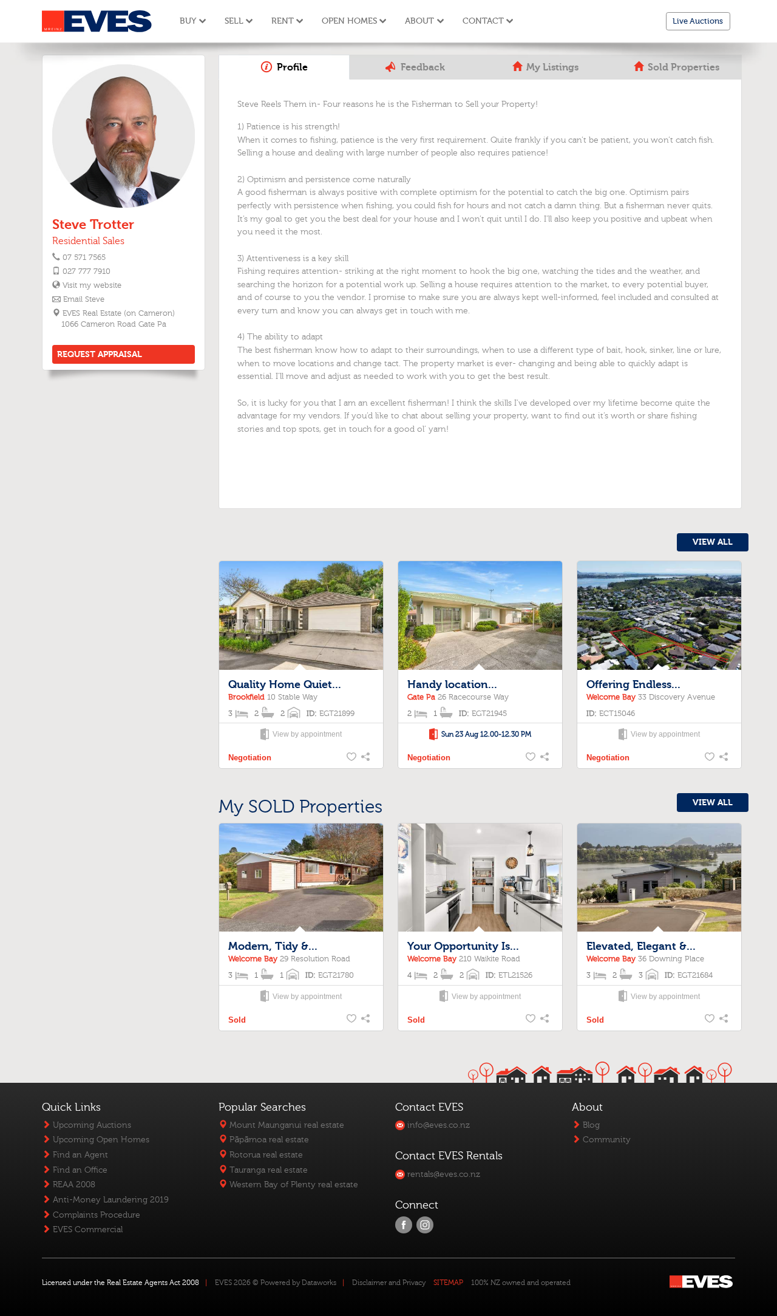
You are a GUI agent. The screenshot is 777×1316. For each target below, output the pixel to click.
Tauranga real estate (267, 1170)
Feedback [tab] (421, 67)
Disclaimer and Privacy (389, 1282)
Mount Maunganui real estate (285, 1125)
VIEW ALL (713, 542)
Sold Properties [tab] (682, 67)
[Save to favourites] (352, 757)
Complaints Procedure (95, 1215)
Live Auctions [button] (698, 21)
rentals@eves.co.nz (442, 1174)
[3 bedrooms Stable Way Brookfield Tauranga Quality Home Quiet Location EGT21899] (301, 616)
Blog (590, 1125)
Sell (234, 21)
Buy (188, 21)
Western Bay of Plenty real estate (292, 1184)
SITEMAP (448, 1282)
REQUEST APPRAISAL (99, 354)
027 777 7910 (86, 271)
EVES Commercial (86, 1229)
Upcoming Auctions (90, 1125)
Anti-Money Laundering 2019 (109, 1200)
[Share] (366, 757)
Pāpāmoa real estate (268, 1139)
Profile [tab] (291, 67)
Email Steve (83, 299)
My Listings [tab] (551, 67)
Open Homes (349, 21)
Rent (282, 21)
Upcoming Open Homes (99, 1139)
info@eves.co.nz (437, 1125)
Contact (483, 21)
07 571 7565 (84, 257)
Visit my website (91, 285)
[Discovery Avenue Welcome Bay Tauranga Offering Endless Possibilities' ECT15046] (659, 616)
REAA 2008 (72, 1184)
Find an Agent (79, 1155)
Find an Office (78, 1170)
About (419, 21)
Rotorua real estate (265, 1155)
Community (605, 1139)
